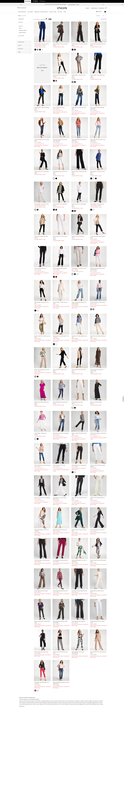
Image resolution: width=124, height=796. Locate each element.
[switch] (50, 19)
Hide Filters (21, 19)
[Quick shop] (42, 49)
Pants (20, 28)
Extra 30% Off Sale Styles (57, 4)
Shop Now (67, 4)
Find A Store (104, 19)
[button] (105, 11)
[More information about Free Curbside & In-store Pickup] (46, 19)
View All (21, 26)
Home (19, 15)
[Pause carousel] (122, 4)
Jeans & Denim (22, 32)
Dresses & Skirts (23, 30)
